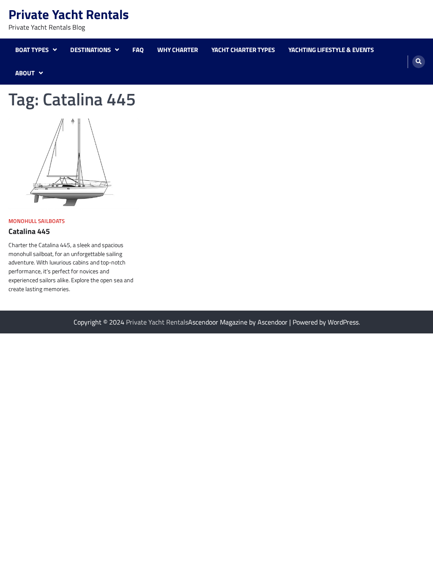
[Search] (418, 61)
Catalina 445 (29, 231)
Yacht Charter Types (243, 50)
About (25, 73)
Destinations (90, 50)
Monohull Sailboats (36, 221)
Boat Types (32, 50)
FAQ (138, 50)
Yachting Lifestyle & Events (331, 50)
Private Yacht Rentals (68, 14)
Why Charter (177, 50)
